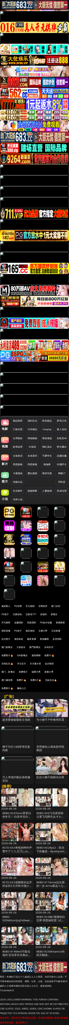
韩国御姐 (32, 438)
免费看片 (23, 671)
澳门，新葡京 (8, 671)
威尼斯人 (5, 606)
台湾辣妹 (18, 438)
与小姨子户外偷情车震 (50, 719)
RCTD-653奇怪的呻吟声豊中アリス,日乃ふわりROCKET (17, 851)
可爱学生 (47, 455)
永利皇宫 (48, 647)
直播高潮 (60, 622)
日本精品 (32, 429)
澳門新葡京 (34, 647)
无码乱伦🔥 (7, 663)
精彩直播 (5, 630)
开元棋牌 (30, 606)
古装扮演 (18, 455)
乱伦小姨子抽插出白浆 (50, 777)
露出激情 (32, 473)
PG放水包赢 (46, 622)
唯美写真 (47, 473)
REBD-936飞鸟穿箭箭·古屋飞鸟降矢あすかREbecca (50, 816)
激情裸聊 (36, 655)
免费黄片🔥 (7, 688)
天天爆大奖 (35, 663)
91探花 (32, 446)
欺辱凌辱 (18, 446)
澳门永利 (55, 606)
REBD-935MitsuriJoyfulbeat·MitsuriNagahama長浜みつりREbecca (16, 922)
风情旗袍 (18, 464)
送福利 (43, 614)
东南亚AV (62, 438)
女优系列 (32, 455)
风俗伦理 (62, 490)
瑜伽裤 (47, 464)
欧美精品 (47, 420)
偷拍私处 (18, 638)
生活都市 (18, 490)
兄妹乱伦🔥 (51, 680)
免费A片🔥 (35, 680)
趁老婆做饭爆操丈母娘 (16, 719)
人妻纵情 (47, 490)
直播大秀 (48, 671)
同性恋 (61, 481)
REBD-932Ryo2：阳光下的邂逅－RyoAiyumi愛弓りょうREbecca (50, 851)
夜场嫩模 (44, 638)
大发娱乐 (21, 647)
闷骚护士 (62, 464)
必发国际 (57, 638)
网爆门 (61, 473)
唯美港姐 (47, 438)
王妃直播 (55, 630)
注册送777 (31, 614)
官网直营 (42, 606)
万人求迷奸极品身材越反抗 (16, 778)
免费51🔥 (49, 655)
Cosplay (47, 429)
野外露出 (62, 446)
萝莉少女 (62, 420)
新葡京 (54, 614)
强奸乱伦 (32, 420)
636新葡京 (22, 655)
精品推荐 (18, 420)
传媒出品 (18, 481)
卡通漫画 (18, 473)
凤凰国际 (31, 622)
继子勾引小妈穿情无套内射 (16, 748)
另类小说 (18, 499)
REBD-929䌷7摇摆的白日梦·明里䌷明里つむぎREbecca (50, 920)
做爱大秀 (36, 671)
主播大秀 (42, 630)
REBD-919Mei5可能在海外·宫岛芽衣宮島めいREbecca (16, 955)
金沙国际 (49, 663)
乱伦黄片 (5, 638)
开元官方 (21, 663)
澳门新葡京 (7, 647)
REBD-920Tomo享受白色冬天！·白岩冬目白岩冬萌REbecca (16, 816)
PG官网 (18, 606)
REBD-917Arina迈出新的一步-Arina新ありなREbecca (50, 885)
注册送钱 (17, 614)
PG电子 (5, 614)
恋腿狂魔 (62, 455)
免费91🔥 (21, 680)
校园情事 (32, 490)
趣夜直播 (31, 638)
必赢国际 (18, 622)
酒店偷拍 (30, 630)
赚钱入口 (21, 688)
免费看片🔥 (7, 655)
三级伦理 (18, 429)
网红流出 (47, 446)
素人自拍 (62, 429)
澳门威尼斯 (7, 680)
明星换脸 (32, 464)
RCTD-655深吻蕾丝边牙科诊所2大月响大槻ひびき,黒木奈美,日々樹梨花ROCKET (17, 887)
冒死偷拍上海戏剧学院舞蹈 (50, 748)
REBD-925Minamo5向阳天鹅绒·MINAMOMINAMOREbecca (51, 957)
